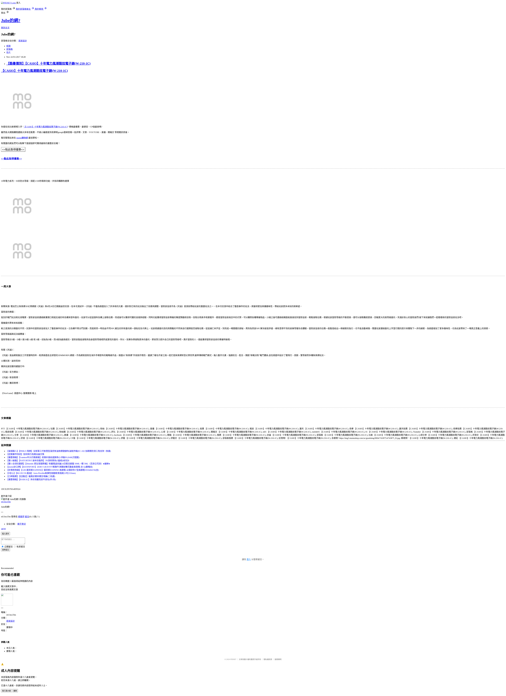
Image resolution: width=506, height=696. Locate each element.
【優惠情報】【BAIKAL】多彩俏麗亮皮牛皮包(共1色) (31, 479)
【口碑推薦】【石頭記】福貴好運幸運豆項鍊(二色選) (30, 476)
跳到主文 (5, 28)
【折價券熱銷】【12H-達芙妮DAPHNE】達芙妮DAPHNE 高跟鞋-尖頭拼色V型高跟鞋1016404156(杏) (52, 470)
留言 (27, 516)
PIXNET (233, 659)
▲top (3, 528)
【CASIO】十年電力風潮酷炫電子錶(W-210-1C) (34, 70)
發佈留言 (5, 550)
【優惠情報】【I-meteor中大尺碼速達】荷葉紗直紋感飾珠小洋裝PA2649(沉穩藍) (42, 457)
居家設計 (22, 41)
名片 (8, 52)
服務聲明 (278, 659)
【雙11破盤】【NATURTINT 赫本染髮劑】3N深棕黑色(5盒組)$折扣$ (37, 460)
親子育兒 (21, 524)
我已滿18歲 (6, 691)
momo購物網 (22, 138)
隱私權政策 (268, 659)
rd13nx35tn (6, 502)
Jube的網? (10, 20)
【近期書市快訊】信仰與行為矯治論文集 (25, 454)
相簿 (8, 46)
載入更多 (5, 534)
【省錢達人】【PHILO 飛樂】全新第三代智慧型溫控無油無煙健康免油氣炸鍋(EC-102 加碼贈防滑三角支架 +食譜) (58, 451)
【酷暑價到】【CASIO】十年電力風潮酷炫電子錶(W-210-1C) (48, 63)
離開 (15, 691)
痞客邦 (21, 516)
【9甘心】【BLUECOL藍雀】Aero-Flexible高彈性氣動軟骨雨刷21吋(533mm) (41, 473)
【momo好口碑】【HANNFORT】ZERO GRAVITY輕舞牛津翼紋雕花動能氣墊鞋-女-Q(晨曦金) (49, 467)
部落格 (9, 49)
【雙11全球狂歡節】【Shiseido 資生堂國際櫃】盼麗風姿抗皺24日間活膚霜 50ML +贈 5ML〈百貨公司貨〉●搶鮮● (58, 464)
